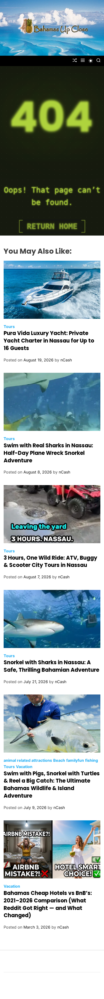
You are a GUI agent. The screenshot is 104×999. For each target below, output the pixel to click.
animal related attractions (28, 760)
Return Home (52, 226)
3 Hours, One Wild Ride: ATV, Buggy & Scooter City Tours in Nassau (50, 561)
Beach (59, 760)
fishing (91, 760)
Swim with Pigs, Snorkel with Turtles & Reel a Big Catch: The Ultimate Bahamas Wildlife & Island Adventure (52, 785)
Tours (9, 326)
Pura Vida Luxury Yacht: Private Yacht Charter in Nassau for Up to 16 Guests (49, 340)
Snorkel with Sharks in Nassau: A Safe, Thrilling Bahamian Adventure (51, 666)
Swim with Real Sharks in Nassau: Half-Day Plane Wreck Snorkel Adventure (48, 453)
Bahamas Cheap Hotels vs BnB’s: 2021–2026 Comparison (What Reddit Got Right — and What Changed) (48, 904)
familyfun (75, 760)
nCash (66, 360)
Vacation (24, 766)
